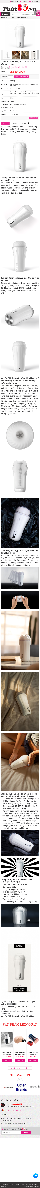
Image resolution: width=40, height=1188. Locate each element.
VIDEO (14, 123)
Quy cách (3, 111)
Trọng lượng (4, 107)
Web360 (35, 1186)
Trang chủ (5, 17)
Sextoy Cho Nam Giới (22, 17)
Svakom (11, 67)
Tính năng (4, 84)
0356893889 (17, 1104)
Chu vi (2, 98)
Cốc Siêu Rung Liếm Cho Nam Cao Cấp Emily (33, 1054)
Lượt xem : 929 (33, 117)
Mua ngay (7, 1060)
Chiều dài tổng (5, 101)
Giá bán (3, 72)
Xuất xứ (3, 81)
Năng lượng (4, 104)
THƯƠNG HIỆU (20, 1075)
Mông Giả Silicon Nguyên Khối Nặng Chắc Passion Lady (7, 1054)
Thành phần (4, 89)
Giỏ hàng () (34, 1)
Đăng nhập (14, 1)
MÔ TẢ (5, 123)
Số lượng (4, 76)
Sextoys (12, 17)
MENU (6, 14)
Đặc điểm (3, 92)
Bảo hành (3, 114)
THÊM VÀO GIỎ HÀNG (22, 76)
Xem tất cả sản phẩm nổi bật (20, 1068)
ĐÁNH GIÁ (25, 123)
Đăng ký (24, 1)
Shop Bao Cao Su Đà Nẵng (22, 1184)
